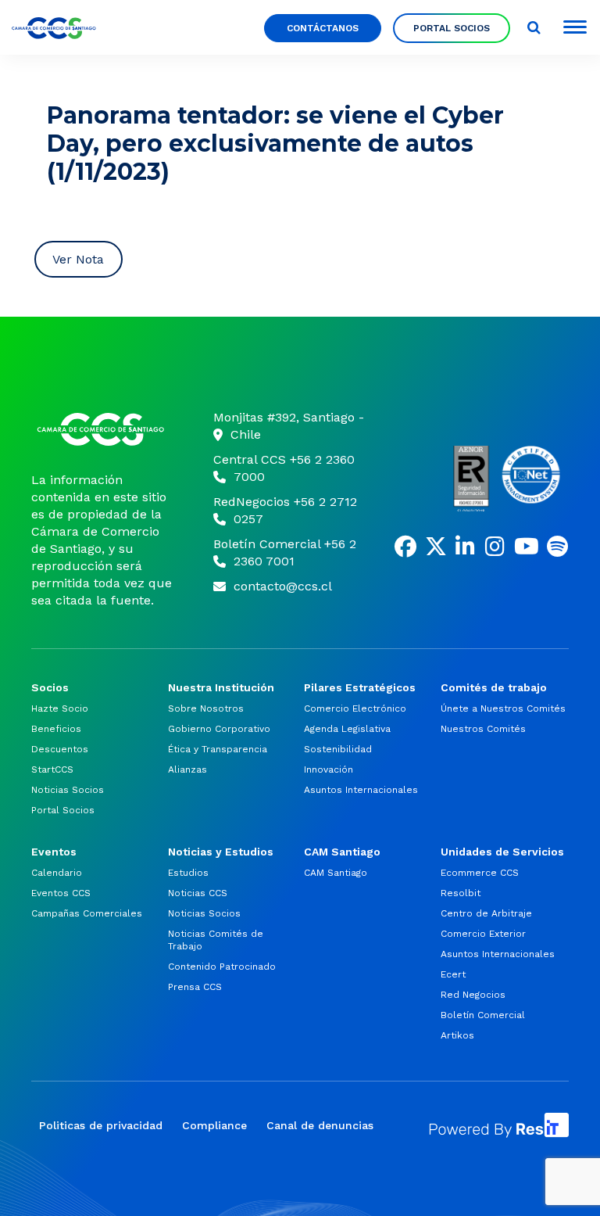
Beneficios (56, 728)
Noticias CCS (197, 893)
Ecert (453, 974)
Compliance (214, 1125)
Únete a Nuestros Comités (503, 708)
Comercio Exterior (483, 933)
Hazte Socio (59, 708)
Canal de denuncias (319, 1125)
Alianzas (187, 769)
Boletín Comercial (483, 1015)
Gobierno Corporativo (219, 728)
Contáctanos (323, 28)
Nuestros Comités (483, 728)
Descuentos (59, 749)
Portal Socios (451, 28)
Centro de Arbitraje (486, 913)
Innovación (328, 769)
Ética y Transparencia (217, 749)
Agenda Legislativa (347, 728)
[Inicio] (102, 429)
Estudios (188, 872)
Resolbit (460, 893)
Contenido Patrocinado (222, 966)
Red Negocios (473, 994)
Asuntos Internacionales (361, 789)
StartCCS (52, 769)
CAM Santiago (335, 872)
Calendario (56, 872)
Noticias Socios (67, 789)
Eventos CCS (61, 893)
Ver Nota (78, 259)
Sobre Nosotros (206, 708)
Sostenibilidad (338, 749)
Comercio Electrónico (355, 708)
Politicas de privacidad (100, 1125)
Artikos (457, 1035)
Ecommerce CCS (480, 872)
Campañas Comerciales (86, 913)
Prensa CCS (195, 986)
